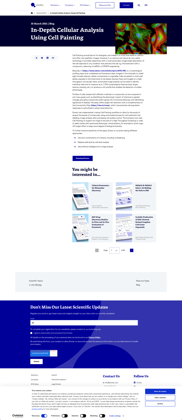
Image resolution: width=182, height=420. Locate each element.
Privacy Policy (94, 338)
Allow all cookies (160, 391)
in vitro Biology (35, 285)
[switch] (65, 415)
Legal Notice (56, 384)
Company (69, 5)
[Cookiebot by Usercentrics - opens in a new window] (18, 415)
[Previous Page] (97, 250)
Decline (160, 404)
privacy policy (37, 409)
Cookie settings (115, 416)
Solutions (54, 5)
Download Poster (82, 158)
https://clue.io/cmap (100, 105)
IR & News (84, 5)
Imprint (54, 375)
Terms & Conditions (59, 379)
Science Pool (41, 13)
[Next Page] (131, 250)
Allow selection (160, 397)
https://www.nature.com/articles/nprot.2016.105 (104, 71)
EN (146, 5)
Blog (138, 285)
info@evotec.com (111, 383)
